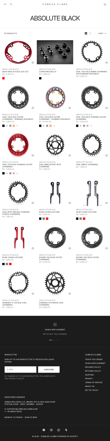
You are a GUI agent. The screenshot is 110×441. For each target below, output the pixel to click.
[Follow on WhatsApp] (58, 430)
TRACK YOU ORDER (93, 359)
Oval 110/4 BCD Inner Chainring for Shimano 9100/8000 (91, 73)
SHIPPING (89, 375)
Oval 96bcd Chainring (87, 164)
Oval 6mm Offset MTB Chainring (50, 165)
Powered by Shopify (67, 436)
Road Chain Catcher (49, 212)
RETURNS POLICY (93, 371)
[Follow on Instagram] (51, 430)
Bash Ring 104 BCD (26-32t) (15, 72)
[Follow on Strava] (66, 430)
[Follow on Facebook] (43, 430)
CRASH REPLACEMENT (95, 363)
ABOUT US (90, 386)
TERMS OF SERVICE (94, 382)
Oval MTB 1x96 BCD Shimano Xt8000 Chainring (16, 213)
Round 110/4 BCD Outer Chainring (50, 258)
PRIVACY (89, 378)
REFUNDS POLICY (93, 367)
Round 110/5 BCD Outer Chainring (87, 258)
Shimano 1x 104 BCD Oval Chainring (14, 304)
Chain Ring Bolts (47, 72)
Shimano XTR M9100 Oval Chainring (51, 304)
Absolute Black (10, 69)
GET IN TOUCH (91, 390)
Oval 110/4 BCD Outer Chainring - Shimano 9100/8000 (17, 118)
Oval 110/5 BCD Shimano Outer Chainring (91, 118)
